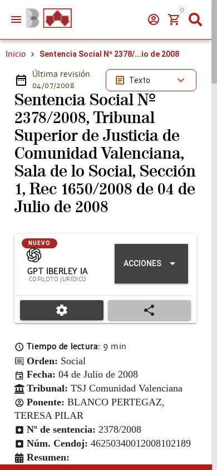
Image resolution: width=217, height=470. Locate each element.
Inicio (16, 54)
